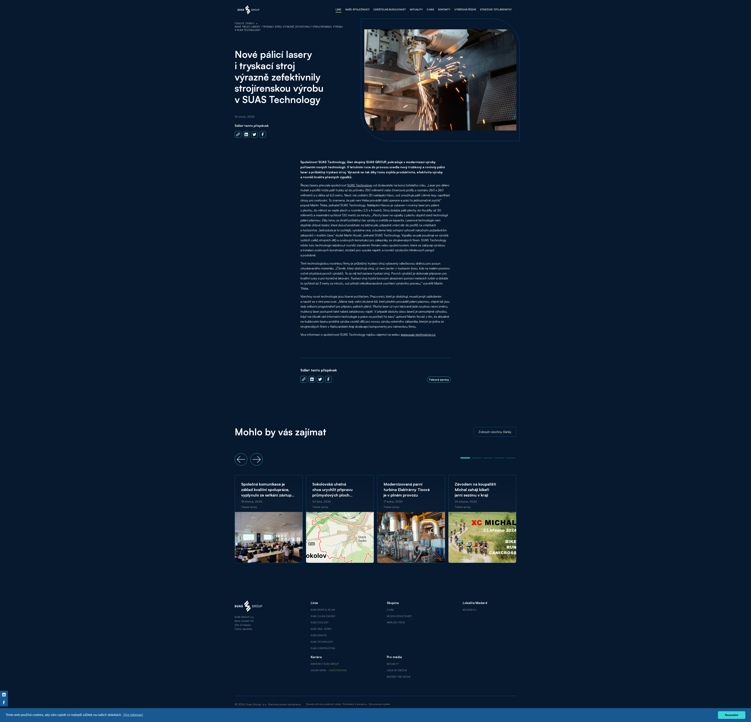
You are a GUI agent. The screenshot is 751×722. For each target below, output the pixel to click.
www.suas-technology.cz (418, 334)
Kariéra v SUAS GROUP (325, 664)
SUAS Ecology (320, 622)
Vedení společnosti (399, 616)
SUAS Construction (323, 648)
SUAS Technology (359, 185)
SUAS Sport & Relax (323, 609)
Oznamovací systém (379, 704)
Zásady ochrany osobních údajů (323, 704)
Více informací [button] (133, 715)
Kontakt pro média (399, 676)
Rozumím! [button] (731, 715)
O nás (390, 609)
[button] (241, 459)
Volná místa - (329, 670)
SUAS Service (319, 635)
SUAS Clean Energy (323, 616)
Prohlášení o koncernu (355, 704)
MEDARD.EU (470, 609)
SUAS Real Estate (321, 629)
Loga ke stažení (397, 670)
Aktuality (393, 664)
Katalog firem (396, 622)
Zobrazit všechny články (494, 432)
